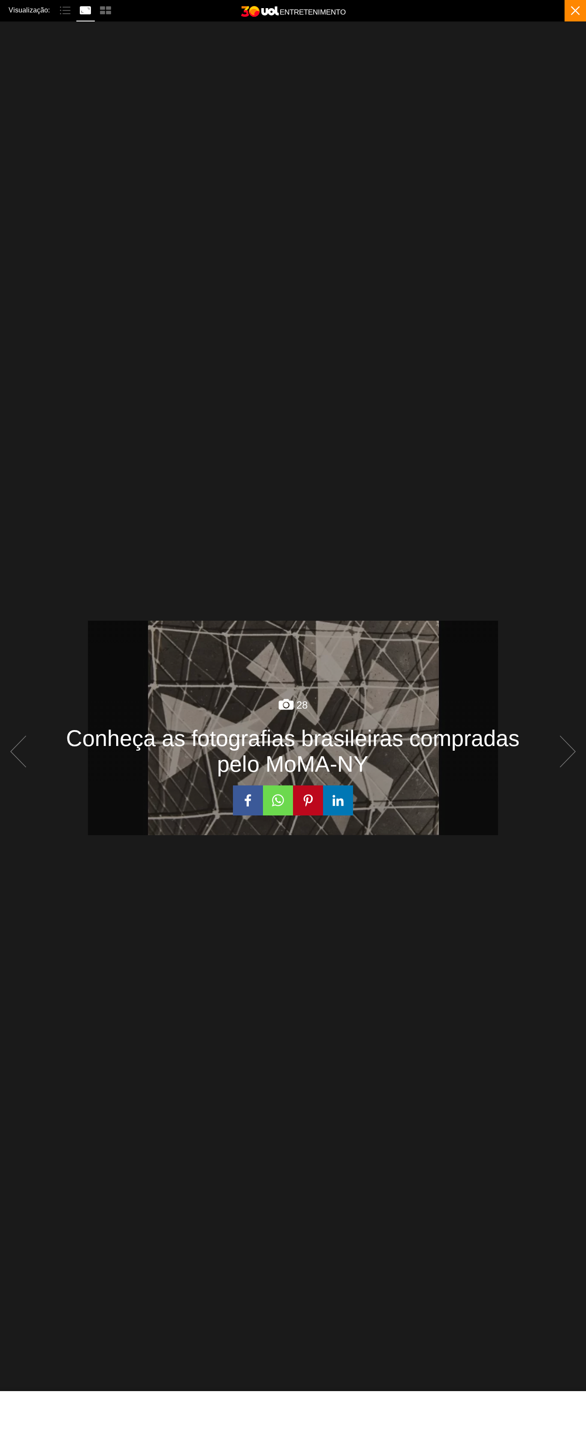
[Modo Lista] (66, 9)
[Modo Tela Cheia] (86, 9)
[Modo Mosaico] (106, 9)
